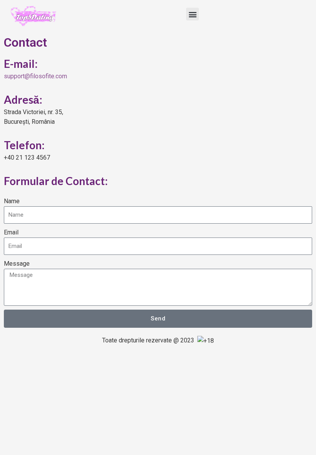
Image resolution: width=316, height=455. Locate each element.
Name (12, 201)
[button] (192, 14)
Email (11, 232)
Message (17, 263)
